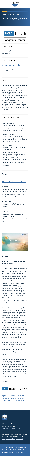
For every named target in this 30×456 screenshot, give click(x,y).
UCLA (3, 428)
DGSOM (17, 428)
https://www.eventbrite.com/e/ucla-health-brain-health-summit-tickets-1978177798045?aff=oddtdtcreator (13, 398)
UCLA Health (10, 428)
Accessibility (20, 439)
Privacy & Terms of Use (8, 439)
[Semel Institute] (15, 4)
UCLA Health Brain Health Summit (14, 182)
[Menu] (27, 3)
